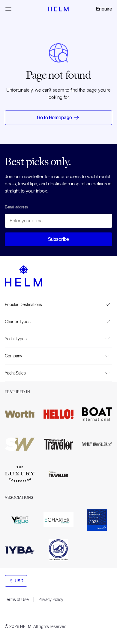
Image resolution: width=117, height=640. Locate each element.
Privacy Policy (50, 599)
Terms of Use (17, 599)
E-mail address (16, 207)
